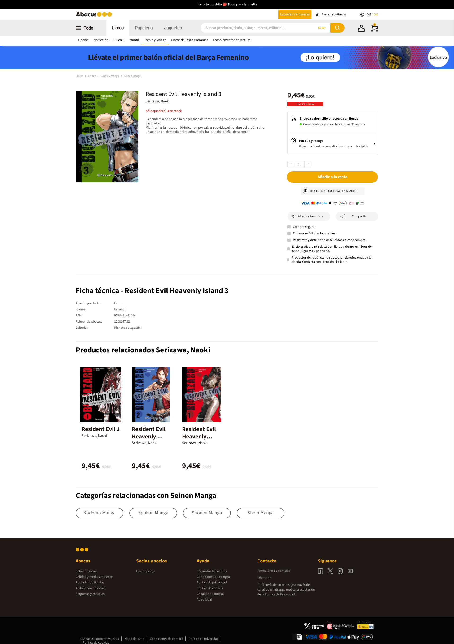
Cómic (92, 76)
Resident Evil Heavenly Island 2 (149, 436)
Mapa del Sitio (134, 638)
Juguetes (173, 27)
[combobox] (251, 28)
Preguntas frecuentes (212, 571)
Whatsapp (264, 577)
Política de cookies (210, 588)
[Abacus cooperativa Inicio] (95, 16)
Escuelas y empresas (295, 14)
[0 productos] (374, 30)
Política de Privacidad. (280, 594)
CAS (376, 15)
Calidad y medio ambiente (94, 577)
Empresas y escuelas (90, 594)
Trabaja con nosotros (90, 588)
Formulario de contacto (274, 570)
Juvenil (118, 40)
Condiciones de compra (213, 577)
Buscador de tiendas (90, 582)
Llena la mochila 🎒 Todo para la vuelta (227, 4)
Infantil (133, 40)
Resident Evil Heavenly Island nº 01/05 (201, 436)
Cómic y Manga (155, 40)
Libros (118, 27)
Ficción (83, 40)
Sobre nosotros (86, 571)
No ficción (100, 40)
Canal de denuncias (210, 594)
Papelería (144, 27)
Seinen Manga (132, 76)
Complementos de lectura (231, 40)
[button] (361, 28)
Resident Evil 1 (101, 429)
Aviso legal (204, 599)
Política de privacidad (212, 582)
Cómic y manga (110, 76)
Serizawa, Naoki (158, 101)
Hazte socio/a (145, 571)
